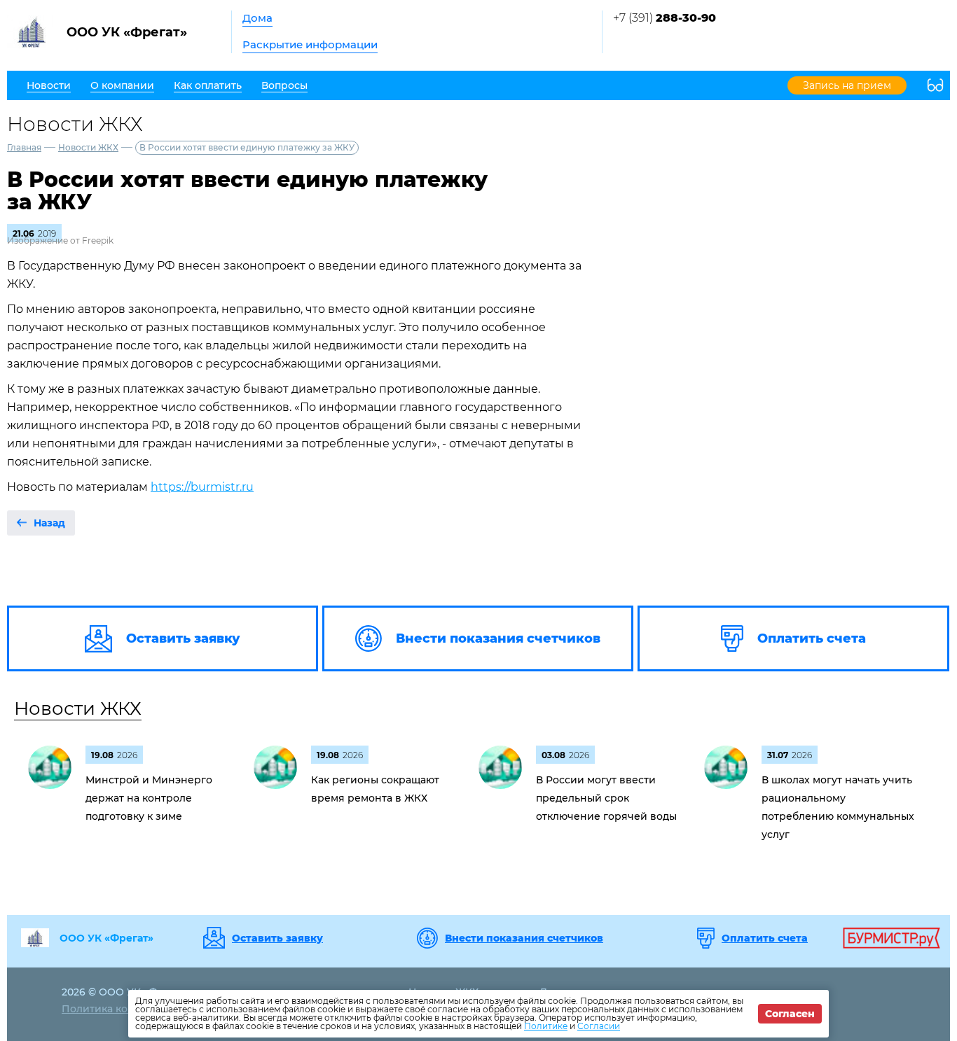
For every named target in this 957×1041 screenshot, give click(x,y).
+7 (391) (664, 18)
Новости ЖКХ (88, 147)
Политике (545, 1026)
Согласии (598, 1026)
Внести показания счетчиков (524, 938)
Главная (24, 147)
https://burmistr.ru (202, 487)
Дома (257, 18)
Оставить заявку (277, 938)
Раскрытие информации (310, 44)
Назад (49, 523)
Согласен (790, 1013)
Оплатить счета (765, 938)
